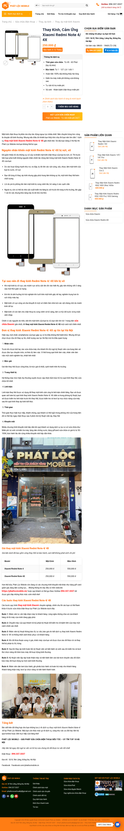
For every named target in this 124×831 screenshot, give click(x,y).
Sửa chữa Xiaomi (93, 214)
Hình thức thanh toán (41, 803)
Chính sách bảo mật (40, 787)
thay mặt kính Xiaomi (28, 605)
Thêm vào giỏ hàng (68, 106)
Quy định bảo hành (40, 799)
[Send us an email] (8, 796)
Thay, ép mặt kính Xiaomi (67, 21)
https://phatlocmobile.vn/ (14, 591)
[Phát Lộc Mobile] (16, 5)
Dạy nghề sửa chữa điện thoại (75, 793)
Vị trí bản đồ (112, 50)
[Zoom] (5, 63)
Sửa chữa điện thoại (25, 21)
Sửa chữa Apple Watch (72, 789)
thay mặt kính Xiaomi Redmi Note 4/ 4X (23, 140)
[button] (118, 825)
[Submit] (87, 5)
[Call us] (12, 796)
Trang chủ (7, 21)
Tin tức (35, 807)
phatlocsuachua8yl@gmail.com (19, 791)
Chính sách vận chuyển (41, 791)
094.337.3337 (115, 4)
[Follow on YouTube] (16, 796)
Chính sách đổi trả (39, 795)
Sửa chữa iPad (69, 785)
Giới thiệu (36, 784)
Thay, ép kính (45, 21)
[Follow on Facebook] (4, 796)
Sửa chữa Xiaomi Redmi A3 (97, 220)
